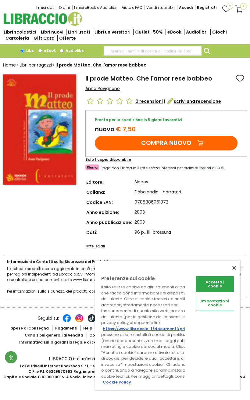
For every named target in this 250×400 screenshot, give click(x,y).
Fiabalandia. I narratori (157, 192)
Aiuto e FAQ (132, 7)
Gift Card (44, 38)
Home (9, 65)
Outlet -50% (149, 32)
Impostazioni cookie (215, 303)
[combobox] (153, 51)
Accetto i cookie (214, 284)
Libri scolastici (20, 32)
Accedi (186, 7)
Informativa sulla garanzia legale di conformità (66, 342)
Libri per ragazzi (36, 65)
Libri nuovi (52, 32)
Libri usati (79, 32)
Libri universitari (112, 32)
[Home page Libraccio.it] (42, 24)
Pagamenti (66, 328)
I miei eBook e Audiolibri (95, 7)
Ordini (64, 7)
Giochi (219, 32)
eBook (174, 32)
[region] (167, 325)
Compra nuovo (166, 143)
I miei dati (45, 7)
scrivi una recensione (197, 101)
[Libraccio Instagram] (79, 321)
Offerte (67, 38)
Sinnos (141, 182)
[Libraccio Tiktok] (92, 321)
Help (87, 328)
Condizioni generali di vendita (54, 335)
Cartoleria (17, 38)
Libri (29, 50)
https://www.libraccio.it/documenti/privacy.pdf (153, 329)
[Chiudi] (234, 268)
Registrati (206, 7)
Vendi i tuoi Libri (160, 7)
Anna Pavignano (102, 88)
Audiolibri (197, 32)
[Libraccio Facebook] (66, 321)
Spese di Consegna (30, 328)
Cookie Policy (117, 382)
